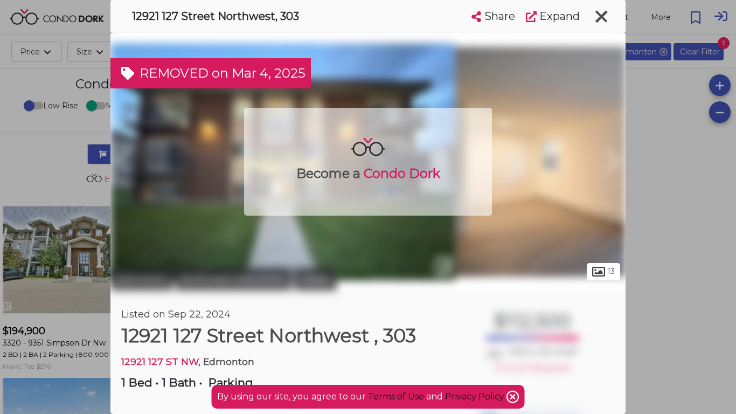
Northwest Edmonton (233, 279)
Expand (558, 16)
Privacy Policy (475, 396)
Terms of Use (396, 396)
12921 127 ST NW (159, 361)
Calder (315, 279)
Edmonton (142, 279)
